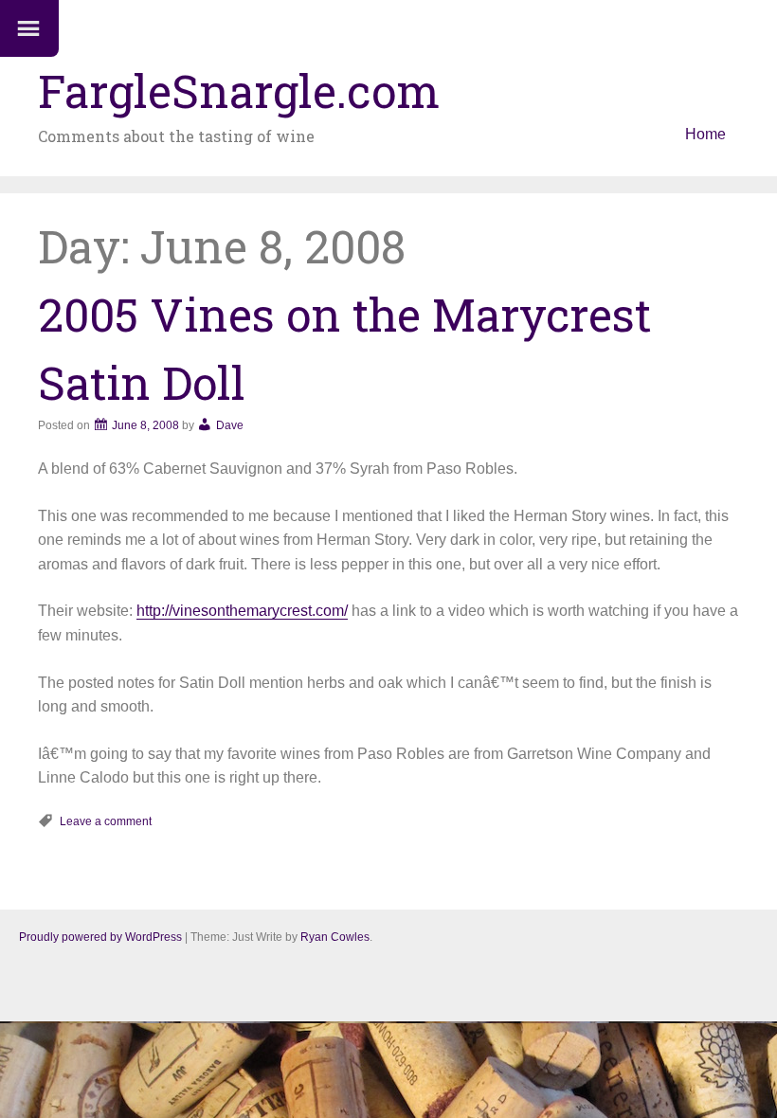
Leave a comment (106, 821)
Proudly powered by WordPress (100, 937)
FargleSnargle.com (239, 90)
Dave (230, 425)
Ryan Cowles (335, 937)
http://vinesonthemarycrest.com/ (242, 611)
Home (705, 134)
